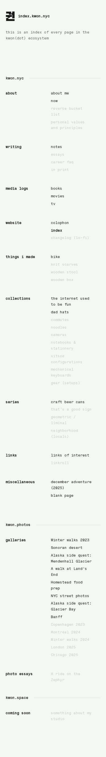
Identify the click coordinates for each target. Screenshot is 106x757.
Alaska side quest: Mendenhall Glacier (71, 558)
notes (56, 147)
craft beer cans (68, 402)
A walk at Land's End (69, 571)
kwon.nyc (15, 78)
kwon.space (17, 697)
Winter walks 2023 (70, 540)
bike (55, 257)
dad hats (60, 312)
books (56, 188)
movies (57, 196)
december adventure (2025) (71, 485)
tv (53, 204)
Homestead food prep (67, 585)
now (54, 101)
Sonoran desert (67, 547)
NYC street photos (70, 596)
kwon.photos (18, 525)
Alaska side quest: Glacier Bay (71, 606)
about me (60, 93)
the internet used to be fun (70, 301)
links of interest (70, 455)
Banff (56, 617)
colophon (60, 223)
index (56, 230)
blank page (62, 495)
